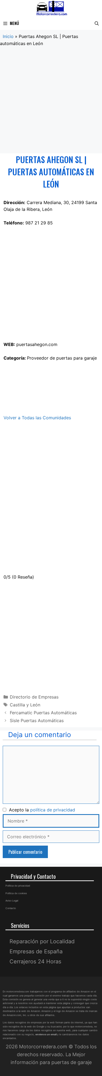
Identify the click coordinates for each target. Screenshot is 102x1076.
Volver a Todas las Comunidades (37, 417)
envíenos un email (46, 1034)
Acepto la (40, 809)
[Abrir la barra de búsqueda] (96, 23)
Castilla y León (25, 704)
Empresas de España (36, 951)
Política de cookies (16, 893)
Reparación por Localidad (42, 941)
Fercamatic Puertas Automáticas (43, 712)
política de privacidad (52, 809)
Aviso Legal (11, 900)
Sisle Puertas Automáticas (37, 720)
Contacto (10, 908)
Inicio (8, 36)
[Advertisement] (51, 100)
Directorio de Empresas (34, 697)
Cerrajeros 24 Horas (35, 961)
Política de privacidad (17, 885)
